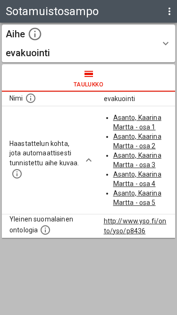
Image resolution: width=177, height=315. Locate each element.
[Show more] (88, 160)
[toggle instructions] (34, 34)
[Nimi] (30, 98)
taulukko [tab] (88, 84)
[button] (88, 43)
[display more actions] (169, 11)
